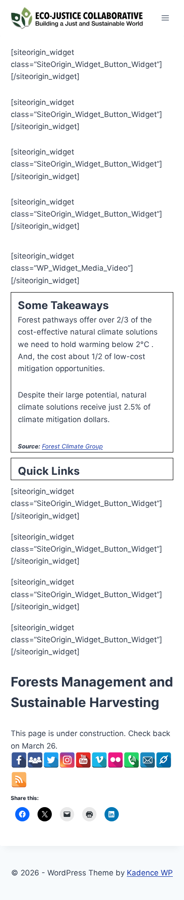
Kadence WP (150, 872)
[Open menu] (165, 18)
